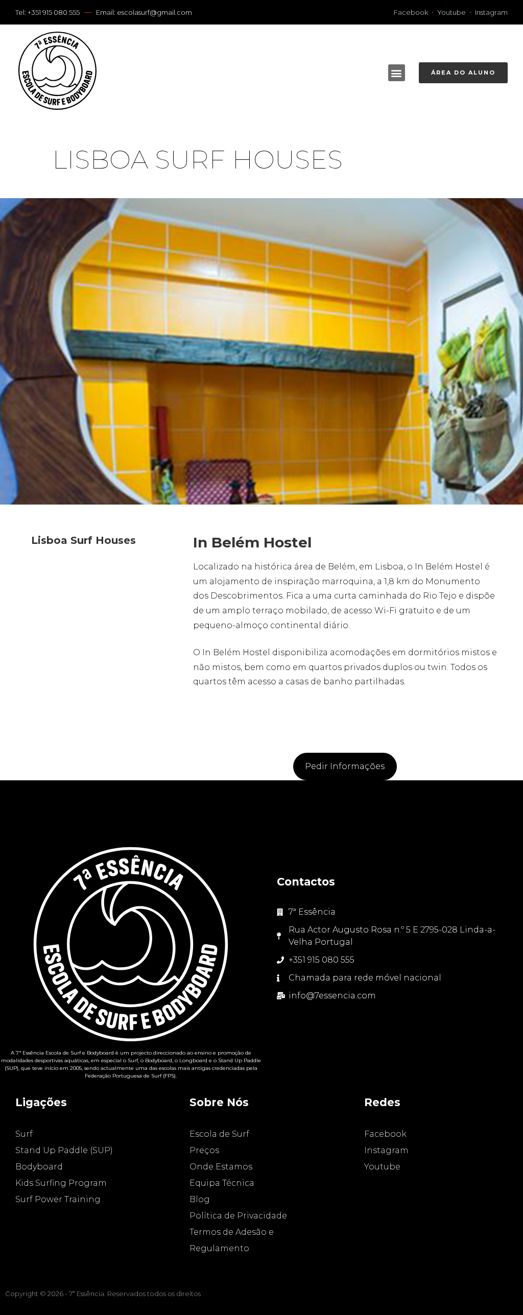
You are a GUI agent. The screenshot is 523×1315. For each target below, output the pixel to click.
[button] (396, 72)
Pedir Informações (345, 766)
